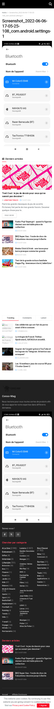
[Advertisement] (27, 293)
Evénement (7, 552)
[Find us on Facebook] (4, 534)
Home (4, 13)
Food (4, 576)
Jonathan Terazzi (11, 200)
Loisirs (23, 548)
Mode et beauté (8, 589)
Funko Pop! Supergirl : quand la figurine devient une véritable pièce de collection (33, 224)
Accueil (5, 694)
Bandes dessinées (27, 551)
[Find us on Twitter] (11, 534)
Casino (40, 582)
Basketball (6, 600)
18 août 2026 (21, 255)
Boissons (6, 566)
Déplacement (7, 604)
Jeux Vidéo (24, 596)
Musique (23, 620)
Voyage (5, 625)
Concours (41, 557)
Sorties (40, 562)
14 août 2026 (21, 267)
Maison (5, 586)
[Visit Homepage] (26, 4)
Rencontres (42, 585)
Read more (11, 214)
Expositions (42, 565)
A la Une (6, 548)
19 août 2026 (21, 243)
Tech (39, 573)
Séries (22, 586)
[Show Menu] (3, 4)
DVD (21, 572)
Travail (5, 622)
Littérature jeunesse (24, 612)
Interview (6, 559)
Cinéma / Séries (26, 564)
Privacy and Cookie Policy (23, 705)
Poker (22, 623)
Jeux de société (11, 187)
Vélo (4, 617)
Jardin (4, 579)
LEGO (22, 605)
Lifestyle (6, 563)
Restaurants (7, 631)
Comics (23, 556)
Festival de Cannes (24, 576)
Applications (42, 579)
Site (39, 554)
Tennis (4, 614)
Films (22, 583)
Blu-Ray (23, 569)
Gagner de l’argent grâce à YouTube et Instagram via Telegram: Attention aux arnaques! (33, 351)
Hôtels (5, 628)
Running (5, 610)
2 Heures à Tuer (26, 599)
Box (3, 569)
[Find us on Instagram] (18, 534)
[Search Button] (50, 4)
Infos (4, 555)
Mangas (23, 559)
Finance (5, 572)
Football (5, 607)
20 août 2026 (21, 231)
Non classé (42, 548)
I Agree (43, 705)
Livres (22, 609)
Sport (4, 598)
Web (39, 576)
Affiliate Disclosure (19, 694)
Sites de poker (26, 626)
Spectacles (41, 568)
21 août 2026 (26, 200)
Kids (4, 582)
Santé (4, 594)
